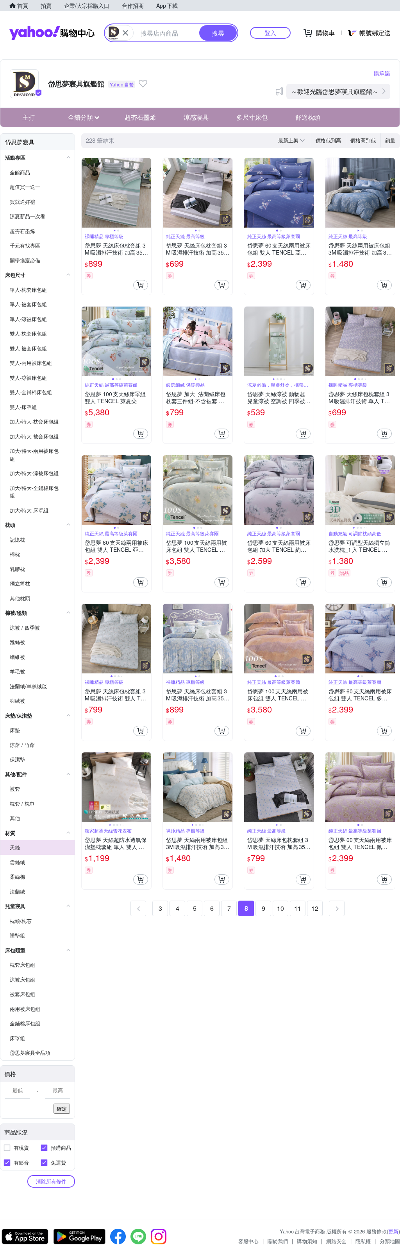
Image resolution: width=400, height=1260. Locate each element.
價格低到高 (328, 140)
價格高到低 (363, 140)
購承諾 (382, 73)
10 (280, 908)
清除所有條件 (51, 1181)
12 (314, 908)
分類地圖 (390, 1241)
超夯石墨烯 (140, 117)
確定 (62, 1108)
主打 (28, 117)
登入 (270, 33)
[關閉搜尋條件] (125, 33)
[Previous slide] (87, 193)
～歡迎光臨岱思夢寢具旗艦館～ (335, 91)
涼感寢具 (196, 117)
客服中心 (248, 1241)
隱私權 (363, 1241)
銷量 (390, 140)
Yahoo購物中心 (52, 32)
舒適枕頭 (307, 117)
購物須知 (307, 1241)
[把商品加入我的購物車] (140, 285)
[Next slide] (146, 193)
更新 (393, 1231)
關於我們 (278, 1241)
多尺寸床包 (252, 117)
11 (297, 908)
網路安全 (336, 1241)
